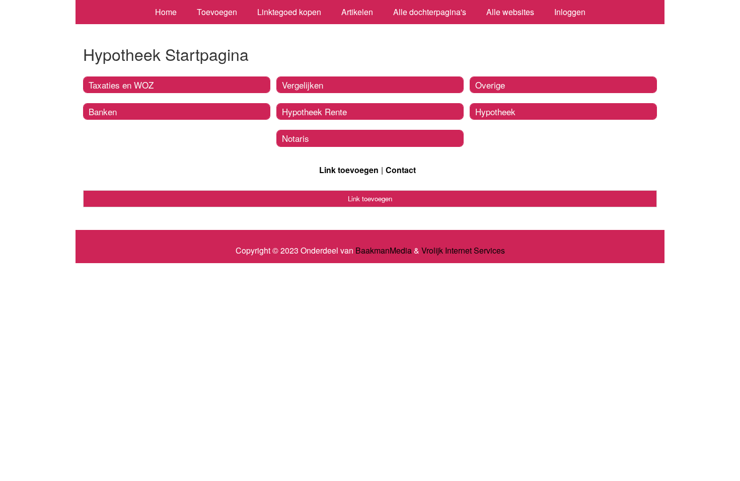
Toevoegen (217, 12)
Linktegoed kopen (289, 12)
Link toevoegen (349, 170)
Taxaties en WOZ (121, 84)
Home (166, 12)
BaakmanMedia (383, 251)
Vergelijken (302, 84)
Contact (401, 170)
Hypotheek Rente (314, 111)
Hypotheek (495, 111)
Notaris (295, 138)
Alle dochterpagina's (429, 12)
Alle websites (510, 12)
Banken (103, 111)
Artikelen (357, 12)
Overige (490, 84)
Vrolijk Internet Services (463, 251)
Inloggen (569, 12)
